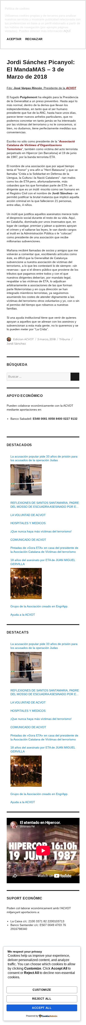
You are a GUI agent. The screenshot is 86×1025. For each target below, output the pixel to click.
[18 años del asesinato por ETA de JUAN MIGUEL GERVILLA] (26, 583)
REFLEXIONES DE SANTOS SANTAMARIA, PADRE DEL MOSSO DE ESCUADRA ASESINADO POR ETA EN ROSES (44, 505)
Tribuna (64, 339)
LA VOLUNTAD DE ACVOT (28, 515)
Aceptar (14, 39)
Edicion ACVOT (23, 339)
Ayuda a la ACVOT (22, 614)
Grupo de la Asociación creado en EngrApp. (39, 606)
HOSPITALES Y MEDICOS (28, 523)
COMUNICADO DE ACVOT (28, 539)
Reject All (42, 998)
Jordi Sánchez (16, 343)
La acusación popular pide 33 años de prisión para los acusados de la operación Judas (43, 458)
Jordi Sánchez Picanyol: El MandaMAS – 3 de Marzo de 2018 (41, 69)
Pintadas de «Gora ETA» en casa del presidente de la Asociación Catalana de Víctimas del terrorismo (44, 549)
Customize (42, 989)
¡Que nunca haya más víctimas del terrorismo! (41, 531)
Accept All (42, 1007)
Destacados (19, 445)
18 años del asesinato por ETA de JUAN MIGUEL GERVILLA (42, 562)
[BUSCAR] (75, 377)
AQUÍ (67, 31)
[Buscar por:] (39, 376)
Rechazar (34, 39)
